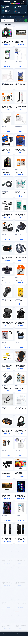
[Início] (16, 20)
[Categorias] (19, 20)
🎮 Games (18, 16)
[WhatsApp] (25, 20)
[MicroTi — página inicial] (14, 2)
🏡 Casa (3, 16)
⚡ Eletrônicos (11, 16)
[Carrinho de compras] (22, 20)
